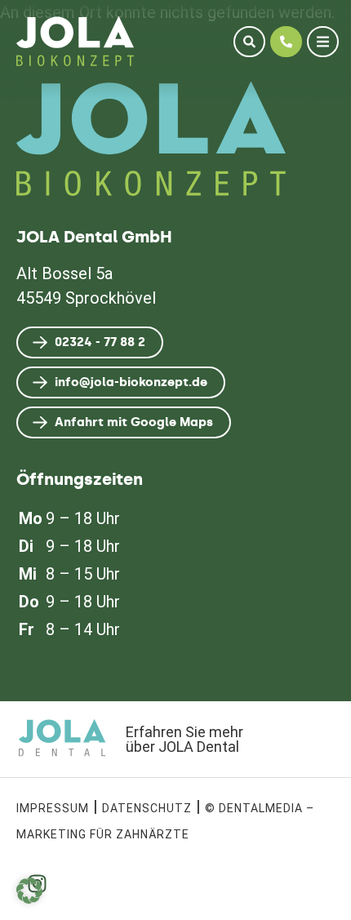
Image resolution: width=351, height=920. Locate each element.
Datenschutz (147, 808)
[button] (29, 890)
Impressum (52, 808)
